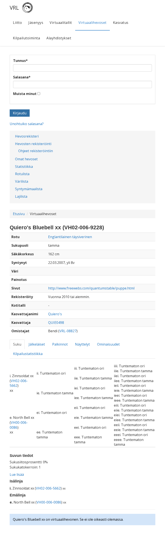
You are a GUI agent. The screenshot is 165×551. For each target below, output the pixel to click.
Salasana (22, 77)
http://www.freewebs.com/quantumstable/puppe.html (91, 288)
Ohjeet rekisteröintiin (35, 150)
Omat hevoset (26, 159)
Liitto (17, 22)
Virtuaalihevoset (92, 22)
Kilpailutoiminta (26, 38)
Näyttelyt (82, 344)
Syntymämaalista (28, 189)
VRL (14, 7)
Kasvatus (120, 22)
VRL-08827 (67, 331)
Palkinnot (60, 344)
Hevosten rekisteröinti (33, 143)
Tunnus (20, 60)
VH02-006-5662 (48, 488)
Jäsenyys (35, 22)
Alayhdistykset (58, 38)
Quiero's (55, 314)
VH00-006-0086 (49, 502)
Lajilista (21, 196)
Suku (17, 344)
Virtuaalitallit (61, 22)
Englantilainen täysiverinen (70, 236)
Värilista (21, 181)
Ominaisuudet (108, 344)
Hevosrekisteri (27, 136)
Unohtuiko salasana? (27, 123)
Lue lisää (17, 474)
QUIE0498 (56, 322)
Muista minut (25, 93)
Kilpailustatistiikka (28, 353)
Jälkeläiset (37, 344)
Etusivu (19, 213)
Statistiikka (24, 166)
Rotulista (22, 173)
